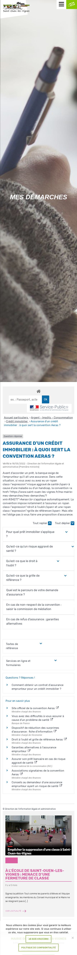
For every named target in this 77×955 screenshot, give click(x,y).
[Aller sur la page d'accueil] (16, 7)
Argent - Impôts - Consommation (52, 417)
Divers (11, 860)
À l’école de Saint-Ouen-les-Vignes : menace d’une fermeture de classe (34, 874)
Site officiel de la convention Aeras (34, 708)
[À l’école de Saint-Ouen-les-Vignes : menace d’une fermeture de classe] (38, 835)
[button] (33, 534)
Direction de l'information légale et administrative (30, 809)
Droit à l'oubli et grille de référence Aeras (38, 739)
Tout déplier (63, 523)
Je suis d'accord (39, 939)
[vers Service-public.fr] (49, 408)
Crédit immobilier (17, 421)
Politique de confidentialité (38, 947)
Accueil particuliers (16, 417)
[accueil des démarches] (38, 391)
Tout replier (40, 523)
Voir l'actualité (13, 911)
